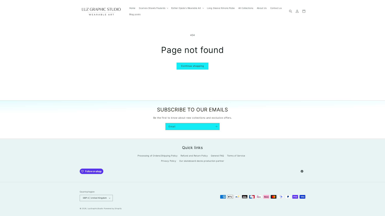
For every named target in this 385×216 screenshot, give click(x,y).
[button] (153, 8)
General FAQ (217, 155)
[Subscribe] (216, 126)
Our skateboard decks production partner (201, 161)
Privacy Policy (168, 161)
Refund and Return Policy (194, 155)
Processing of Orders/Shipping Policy (158, 155)
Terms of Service (236, 155)
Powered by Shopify (113, 208)
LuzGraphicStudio (95, 208)
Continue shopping (192, 65)
